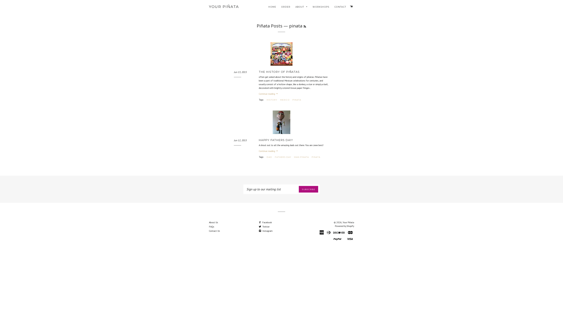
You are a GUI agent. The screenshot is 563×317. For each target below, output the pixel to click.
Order (285, 7)
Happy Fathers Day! (276, 140)
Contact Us (214, 230)
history (272, 100)
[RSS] (304, 26)
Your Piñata (224, 6)
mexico (285, 100)
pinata (296, 100)
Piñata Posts (269, 26)
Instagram (267, 230)
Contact (340, 7)
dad (269, 157)
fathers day (283, 157)
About (300, 7)
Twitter (266, 226)
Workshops (321, 7)
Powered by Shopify (344, 226)
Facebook (267, 222)
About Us (213, 222)
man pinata (301, 157)
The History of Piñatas (279, 72)
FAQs (211, 226)
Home (272, 7)
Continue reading (267, 93)
